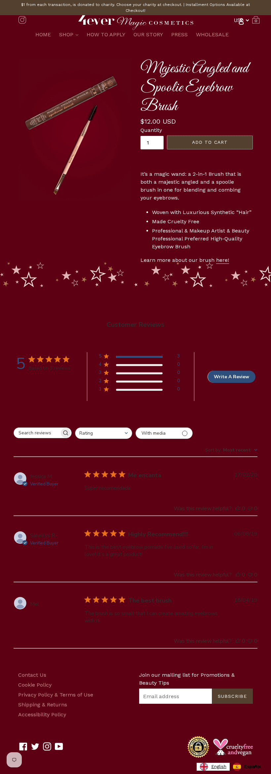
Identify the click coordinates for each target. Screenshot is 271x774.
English (218, 766)
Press (179, 34)
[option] (247, 767)
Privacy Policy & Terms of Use (55, 695)
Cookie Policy (35, 685)
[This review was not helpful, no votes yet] (250, 508)
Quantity (151, 130)
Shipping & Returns (42, 704)
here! (222, 260)
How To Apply (106, 34)
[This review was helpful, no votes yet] (238, 508)
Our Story (148, 34)
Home (43, 34)
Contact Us (32, 675)
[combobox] (103, 433)
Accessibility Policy (42, 714)
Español (252, 766)
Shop (70, 34)
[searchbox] (36, 433)
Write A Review (231, 377)
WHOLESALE (212, 34)
